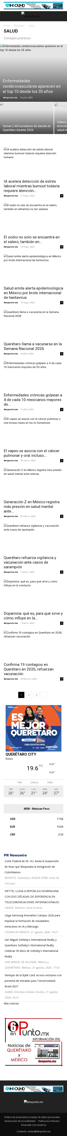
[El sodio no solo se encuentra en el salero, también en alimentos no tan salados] (33, 217)
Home (7, 25)
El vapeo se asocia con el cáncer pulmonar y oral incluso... (32, 453)
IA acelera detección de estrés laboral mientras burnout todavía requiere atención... (32, 186)
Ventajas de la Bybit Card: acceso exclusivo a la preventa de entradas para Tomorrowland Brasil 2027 (33, 980)
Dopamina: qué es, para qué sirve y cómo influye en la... (33, 615)
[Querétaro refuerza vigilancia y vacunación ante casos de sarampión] (33, 538)
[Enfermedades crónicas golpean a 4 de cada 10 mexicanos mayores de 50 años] (33, 375)
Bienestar (19, 25)
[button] (6, 16)
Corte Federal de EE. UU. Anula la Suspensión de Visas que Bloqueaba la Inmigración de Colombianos (32, 866)
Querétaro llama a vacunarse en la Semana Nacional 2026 (33, 346)
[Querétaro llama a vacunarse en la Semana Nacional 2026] (33, 324)
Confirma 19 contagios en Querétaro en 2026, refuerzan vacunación (29, 669)
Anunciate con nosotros (33, 1125)
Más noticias (11, 1003)
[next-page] (44, 695)
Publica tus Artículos (49, 1121)
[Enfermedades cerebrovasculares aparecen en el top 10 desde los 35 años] (33, 73)
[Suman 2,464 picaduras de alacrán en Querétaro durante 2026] (27, 122)
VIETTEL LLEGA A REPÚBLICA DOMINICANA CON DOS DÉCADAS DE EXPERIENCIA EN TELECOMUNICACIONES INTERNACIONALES (32, 896)
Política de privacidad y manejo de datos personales (32, 1117)
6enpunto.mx (10, 97)
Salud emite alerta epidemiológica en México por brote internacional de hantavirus (33, 293)
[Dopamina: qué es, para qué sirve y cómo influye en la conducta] (33, 594)
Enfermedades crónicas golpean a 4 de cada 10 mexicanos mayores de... (33, 400)
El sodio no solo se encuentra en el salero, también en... (32, 239)
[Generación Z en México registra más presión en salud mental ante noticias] (33, 482)
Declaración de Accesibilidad (20, 1121)
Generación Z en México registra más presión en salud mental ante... (32, 506)
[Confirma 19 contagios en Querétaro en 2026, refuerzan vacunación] (33, 645)
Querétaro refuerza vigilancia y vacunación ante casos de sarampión (30, 562)
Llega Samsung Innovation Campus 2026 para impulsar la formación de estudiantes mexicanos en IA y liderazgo (32, 921)
